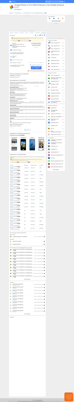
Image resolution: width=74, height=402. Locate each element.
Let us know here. (39, 400)
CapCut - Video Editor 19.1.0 (55, 45)
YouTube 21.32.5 (53, 57)
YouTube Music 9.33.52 (54, 66)
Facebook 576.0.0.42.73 (54, 122)
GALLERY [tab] (26, 32)
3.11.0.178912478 (17, 75)
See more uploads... (27, 279)
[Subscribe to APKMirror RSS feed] (62, 18)
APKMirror (14, 1)
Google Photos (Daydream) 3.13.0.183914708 (20, 236)
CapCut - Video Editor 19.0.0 (55, 48)
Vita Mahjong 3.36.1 (54, 149)
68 (16, 45)
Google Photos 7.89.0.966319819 (18, 310)
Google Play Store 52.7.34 (55, 54)
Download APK (37, 68)
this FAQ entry (23, 38)
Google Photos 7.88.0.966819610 (18, 307)
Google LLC (19, 9)
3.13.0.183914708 (26, 13)
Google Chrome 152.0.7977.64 (56, 113)
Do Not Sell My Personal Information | (28, 401)
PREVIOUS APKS (37, 32)
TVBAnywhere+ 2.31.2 (54, 146)
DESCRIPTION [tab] (22, 32)
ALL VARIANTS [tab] (31, 32)
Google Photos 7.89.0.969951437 (18, 301)
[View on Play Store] (40, 35)
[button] (35, 35)
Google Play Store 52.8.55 (55, 63)
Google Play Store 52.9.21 (55, 81)
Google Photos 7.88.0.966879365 (18, 304)
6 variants (15, 308)
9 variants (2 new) (16, 285)
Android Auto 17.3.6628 (54, 84)
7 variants (15, 302)
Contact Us (42, 401)
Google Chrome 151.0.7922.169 (56, 134)
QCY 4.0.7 (52, 128)
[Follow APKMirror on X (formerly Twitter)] (49, 18)
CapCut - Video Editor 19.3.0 (55, 69)
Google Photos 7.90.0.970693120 (18, 298)
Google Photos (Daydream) (17, 241)
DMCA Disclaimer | (37, 401)
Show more (27, 129)
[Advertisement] (27, 23)
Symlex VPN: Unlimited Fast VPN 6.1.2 (57, 166)
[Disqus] (27, 357)
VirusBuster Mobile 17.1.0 (55, 152)
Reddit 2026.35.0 (53, 107)
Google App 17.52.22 (54, 125)
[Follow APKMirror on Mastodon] (54, 18)
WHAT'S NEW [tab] (16, 32)
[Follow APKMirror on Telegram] (58, 18)
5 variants (15, 299)
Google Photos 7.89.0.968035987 (18, 284)
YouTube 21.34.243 (54, 87)
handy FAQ (35, 156)
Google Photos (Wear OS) (17, 244)
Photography (12, 35)
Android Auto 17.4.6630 (54, 90)
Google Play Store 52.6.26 (55, 60)
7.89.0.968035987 (22, 135)
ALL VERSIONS (43, 32)
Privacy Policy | (20, 401)
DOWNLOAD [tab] (11, 32)
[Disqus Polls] (27, 331)
